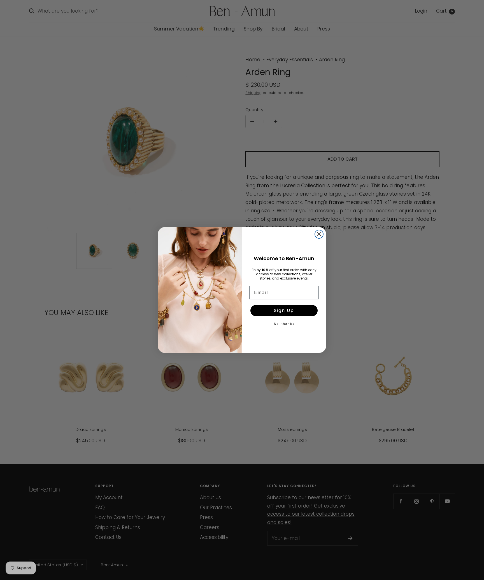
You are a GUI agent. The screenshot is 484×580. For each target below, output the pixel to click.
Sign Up (284, 310)
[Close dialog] (319, 234)
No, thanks (284, 323)
